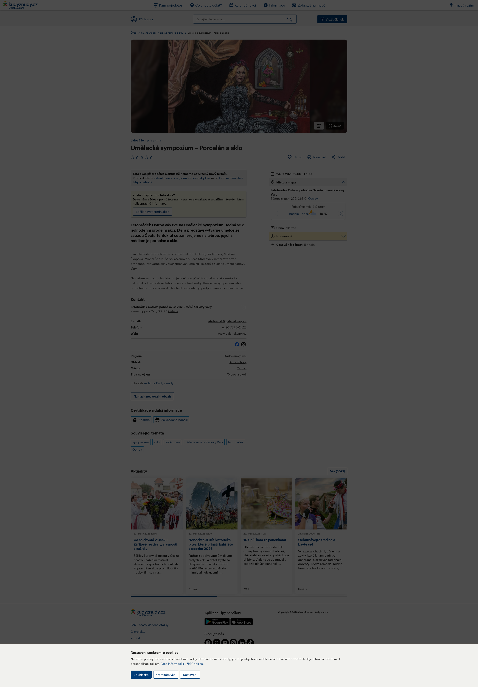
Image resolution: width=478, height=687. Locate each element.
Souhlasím (141, 674)
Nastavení (190, 674)
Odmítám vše (165, 674)
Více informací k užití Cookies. (182, 663)
